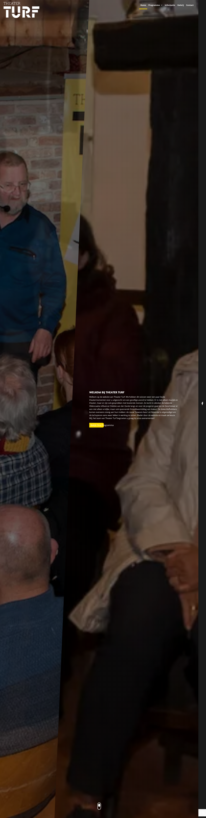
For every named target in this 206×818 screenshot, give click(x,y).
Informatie (170, 5)
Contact (190, 5)
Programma (154, 5)
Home (143, 5)
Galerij (180, 5)
